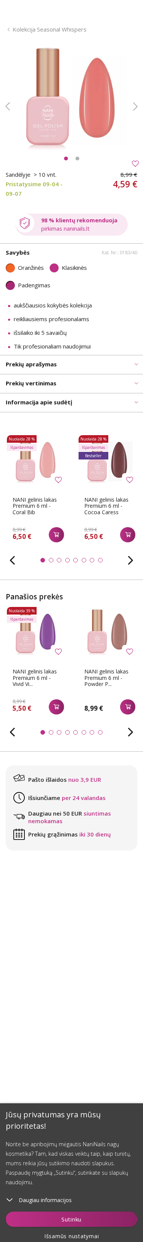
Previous (7, 106)
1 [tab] (66, 158)
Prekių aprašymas (31, 364)
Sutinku (71, 1219)
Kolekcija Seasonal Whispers (50, 29)
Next (135, 106)
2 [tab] (77, 158)
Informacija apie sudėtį (39, 402)
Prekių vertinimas (31, 383)
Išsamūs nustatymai (71, 1236)
